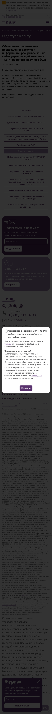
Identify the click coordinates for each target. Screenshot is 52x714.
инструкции (36, 375)
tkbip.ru (7, 344)
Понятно (26, 388)
